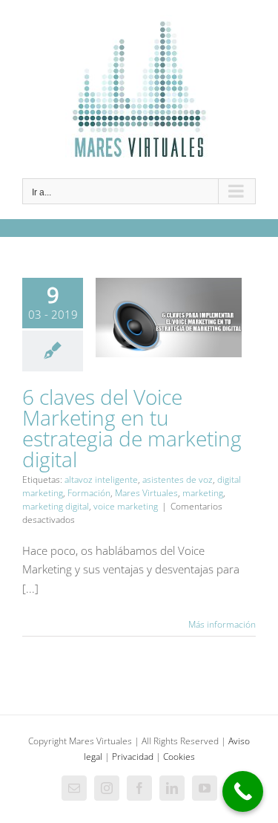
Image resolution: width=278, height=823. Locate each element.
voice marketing (125, 506)
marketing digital (55, 506)
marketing (202, 493)
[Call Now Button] (242, 791)
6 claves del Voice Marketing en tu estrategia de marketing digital (168, 355)
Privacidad (132, 756)
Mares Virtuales (146, 493)
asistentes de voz (177, 479)
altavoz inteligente (101, 479)
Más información (222, 624)
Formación (88, 493)
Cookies (179, 756)
